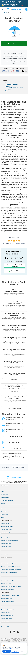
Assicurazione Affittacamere (7, 598)
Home (1, 12)
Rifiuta (15, 651)
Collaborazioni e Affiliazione (7, 500)
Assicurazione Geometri (6, 575)
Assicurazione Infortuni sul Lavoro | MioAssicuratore (14, 350)
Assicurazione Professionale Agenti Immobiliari (11, 569)
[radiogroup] (14, 240)
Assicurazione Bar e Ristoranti (7, 609)
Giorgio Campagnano (17, 466)
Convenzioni (3, 511)
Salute (5, 12)
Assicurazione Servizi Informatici (8, 589)
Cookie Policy (11, 648)
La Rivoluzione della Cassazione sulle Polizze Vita (14, 314)
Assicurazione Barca (5, 554)
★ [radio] (9, 240)
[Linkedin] (17, 631)
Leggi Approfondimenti (14, 409)
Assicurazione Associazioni (7, 615)
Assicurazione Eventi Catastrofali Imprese (10, 595)
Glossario (3, 503)
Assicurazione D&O (5, 621)
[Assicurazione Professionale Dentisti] (14, 430)
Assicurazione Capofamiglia (7, 526)
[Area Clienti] (26, 9)
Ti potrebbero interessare (12, 91)
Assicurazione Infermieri (6, 583)
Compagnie (3, 508)
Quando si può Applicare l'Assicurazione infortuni (14, 338)
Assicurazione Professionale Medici (8, 580)
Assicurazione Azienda (6, 626)
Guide (2, 506)
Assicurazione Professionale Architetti (9, 572)
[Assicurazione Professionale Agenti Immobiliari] (14, 418)
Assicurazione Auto (5, 549)
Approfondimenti (5, 497)
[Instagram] (14, 631)
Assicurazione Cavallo (5, 537)
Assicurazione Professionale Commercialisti (10, 566)
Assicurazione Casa (5, 523)
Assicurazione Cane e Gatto (7, 534)
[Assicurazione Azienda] (14, 436)
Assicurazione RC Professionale (8, 560)
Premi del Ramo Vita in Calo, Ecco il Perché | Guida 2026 (14, 385)
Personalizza (22, 651)
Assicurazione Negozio (6, 606)
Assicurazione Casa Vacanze (7, 604)
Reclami (2, 517)
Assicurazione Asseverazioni (7, 578)
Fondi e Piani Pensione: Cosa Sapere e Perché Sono (14, 362)
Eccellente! (8, 86)
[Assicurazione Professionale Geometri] (14, 424)
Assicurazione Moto (5, 552)
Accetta (6, 651)
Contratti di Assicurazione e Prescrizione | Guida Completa (14, 290)
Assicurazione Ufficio (5, 612)
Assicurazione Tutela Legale (7, 623)
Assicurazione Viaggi (5, 532)
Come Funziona (4, 494)
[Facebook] (10, 631)
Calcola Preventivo (14, 44)
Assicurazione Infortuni (6, 546)
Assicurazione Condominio (6, 618)
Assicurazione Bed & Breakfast (7, 601)
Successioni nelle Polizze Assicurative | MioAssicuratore (14, 326)
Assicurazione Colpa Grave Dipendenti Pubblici (11, 586)
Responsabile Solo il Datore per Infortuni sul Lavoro (14, 302)
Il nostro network (5, 514)
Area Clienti (3, 489)
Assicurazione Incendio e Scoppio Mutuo (9, 540)
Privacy (16, 648)
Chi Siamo (3, 491)
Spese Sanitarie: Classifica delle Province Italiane (14, 397)
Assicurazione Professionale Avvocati (9, 563)
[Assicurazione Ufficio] (14, 442)
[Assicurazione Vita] (14, 448)
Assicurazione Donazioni (6, 529)
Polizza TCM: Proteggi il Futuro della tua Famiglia (14, 373)
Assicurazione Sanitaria (6, 543)
